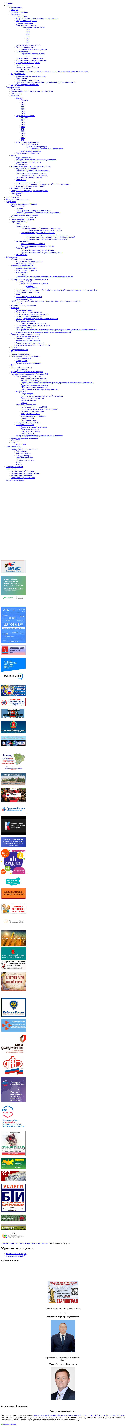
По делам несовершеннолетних (29, 312)
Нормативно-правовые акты (33, 27)
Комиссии (15, 308)
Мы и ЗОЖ (15, 440)
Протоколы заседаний (30, 429)
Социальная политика (25, 460)
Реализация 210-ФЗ (24, 281)
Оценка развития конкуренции (34, 49)
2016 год (24, 118)
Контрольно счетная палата (17, 199)
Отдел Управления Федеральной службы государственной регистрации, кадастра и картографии (56, 290)
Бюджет (19, 98)
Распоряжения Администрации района (37, 246)
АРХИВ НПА (21, 255)
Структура (15, 89)
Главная (9, 3)
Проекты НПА (22, 248)
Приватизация (22, 65)
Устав (18, 224)
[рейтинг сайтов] (8, 1424)
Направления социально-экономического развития (37, 18)
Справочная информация (26, 268)
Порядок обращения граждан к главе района (29, 191)
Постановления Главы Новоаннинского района (41, 228)
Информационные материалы (28, 162)
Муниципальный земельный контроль (27, 372)
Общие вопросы (27, 394)
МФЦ (18, 462)
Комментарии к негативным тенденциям (33, 345)
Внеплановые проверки (31, 151)
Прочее (24, 403)
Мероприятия (21, 361)
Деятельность (11, 257)
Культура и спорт (23, 456)
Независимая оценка (24, 458)
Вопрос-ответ (21, 392)
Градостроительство (19, 350)
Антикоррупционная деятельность (25, 356)
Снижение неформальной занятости (31, 76)
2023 (28, 38)
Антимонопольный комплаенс (28, 363)
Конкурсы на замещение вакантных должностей (36, 160)
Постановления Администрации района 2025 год (46, 235)
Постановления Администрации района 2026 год (46, 239)
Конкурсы (25, 69)
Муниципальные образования (33, 416)
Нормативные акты (24, 157)
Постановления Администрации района (38, 233)
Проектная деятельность (21, 354)
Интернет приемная (14, 467)
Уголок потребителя (24, 23)
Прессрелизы (21, 369)
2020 (28, 32)
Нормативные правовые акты (28, 376)
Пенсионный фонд (24, 299)
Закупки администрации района (29, 261)
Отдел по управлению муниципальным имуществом (38, 213)
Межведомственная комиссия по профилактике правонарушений (43, 332)
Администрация (13, 87)
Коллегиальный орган (25, 425)
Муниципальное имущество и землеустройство (31, 166)
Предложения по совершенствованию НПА (39, 389)
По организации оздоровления (29, 316)
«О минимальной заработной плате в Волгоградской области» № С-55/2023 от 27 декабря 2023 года (79, 1415)
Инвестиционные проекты (22, 475)
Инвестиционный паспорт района (25, 473)
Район (8, 5)
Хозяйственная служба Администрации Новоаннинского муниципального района (45, 301)
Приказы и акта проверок (36, 146)
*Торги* (19, 303)
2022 (28, 36)
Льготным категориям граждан (29, 177)
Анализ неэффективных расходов (30, 343)
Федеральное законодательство (34, 378)
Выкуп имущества (28, 400)
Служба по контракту (15, 480)
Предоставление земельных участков (31, 173)
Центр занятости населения (27, 80)
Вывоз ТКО (21, 444)
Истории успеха (27, 418)
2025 (28, 43)
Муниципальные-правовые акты (24, 215)
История (14, 10)
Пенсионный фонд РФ (15, 1256)
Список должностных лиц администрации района (32, 91)
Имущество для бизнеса (26, 405)
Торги (18, 195)
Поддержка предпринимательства (25, 85)
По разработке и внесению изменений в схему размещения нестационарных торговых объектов (56, 330)
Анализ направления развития (28, 341)
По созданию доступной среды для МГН (33, 325)
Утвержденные (32, 288)
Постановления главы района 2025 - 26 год (44, 230)
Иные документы (28, 433)
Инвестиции (11, 469)
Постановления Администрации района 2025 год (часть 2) (50, 237)
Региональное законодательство (34, 380)
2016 (28, 29)
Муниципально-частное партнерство (31, 60)
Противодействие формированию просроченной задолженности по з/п (46, 82)
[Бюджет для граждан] (13, 946)
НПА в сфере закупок (25, 263)
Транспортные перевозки (26, 25)
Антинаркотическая (24, 310)
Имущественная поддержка (27, 169)
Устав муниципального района (24, 204)
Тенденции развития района (27, 339)
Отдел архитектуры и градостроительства (33, 210)
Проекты (19, 208)
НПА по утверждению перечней (34, 387)
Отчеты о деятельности (30, 431)
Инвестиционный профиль (22, 471)
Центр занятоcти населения (27, 292)
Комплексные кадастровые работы (30, 186)
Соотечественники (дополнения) (29, 58)
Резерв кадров (22, 164)
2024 (28, 40)
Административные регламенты (34, 283)
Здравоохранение (23, 453)
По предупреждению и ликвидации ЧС (32, 314)
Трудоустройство (18, 74)
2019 (23, 124)
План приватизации (29, 420)
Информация (16, 7)
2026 (23, 113)
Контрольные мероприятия (27, 142)
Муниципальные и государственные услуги (29, 279)
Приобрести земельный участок (34, 175)
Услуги (19, 464)
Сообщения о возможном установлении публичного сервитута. (42, 184)
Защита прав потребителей (22, 266)
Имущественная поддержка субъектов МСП (29, 374)
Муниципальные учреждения (23, 305)
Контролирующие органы (27, 270)
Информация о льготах (30, 414)
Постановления (17, 206)
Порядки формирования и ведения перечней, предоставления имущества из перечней (57, 383)
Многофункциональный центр (29, 297)
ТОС (13, 352)
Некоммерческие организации (28, 45)
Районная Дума (12, 197)
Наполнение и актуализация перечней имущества (42, 396)
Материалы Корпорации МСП (28, 422)
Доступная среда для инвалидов (24, 438)
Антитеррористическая (25, 321)
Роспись (24, 100)
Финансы (15, 96)
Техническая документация (32, 411)
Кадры (13, 155)
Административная (24, 327)
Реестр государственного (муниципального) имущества (39, 436)
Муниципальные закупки (21, 259)
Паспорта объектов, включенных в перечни (39, 409)
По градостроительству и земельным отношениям (37, 319)
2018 (23, 122)
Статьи (24, 275)
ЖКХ (13, 442)
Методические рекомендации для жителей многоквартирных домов (44, 277)
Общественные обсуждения (22, 219)
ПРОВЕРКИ (21, 180)
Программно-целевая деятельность (25, 334)
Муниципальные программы (28, 63)
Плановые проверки (29, 144)
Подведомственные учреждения (24, 449)
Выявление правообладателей (28, 182)
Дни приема (16, 93)
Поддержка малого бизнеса (27, 67)
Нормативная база (23, 358)
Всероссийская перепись (21, 367)
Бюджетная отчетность (25, 116)
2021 (28, 34)
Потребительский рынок (26, 21)
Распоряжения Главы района (33, 244)
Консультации (22, 272)
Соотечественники (24, 52)
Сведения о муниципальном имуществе (32, 171)
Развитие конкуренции (25, 47)
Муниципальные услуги (16, 1254)
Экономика (15, 14)
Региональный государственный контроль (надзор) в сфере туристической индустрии (52, 71)
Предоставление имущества (32, 398)
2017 (23, 120)
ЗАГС (18, 294)
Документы (11, 202)
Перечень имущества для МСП (34, 407)
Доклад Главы (22, 16)
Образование (21, 451)
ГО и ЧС (14, 347)
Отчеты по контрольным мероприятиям (47, 149)
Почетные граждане (19, 12)
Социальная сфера (13, 447)
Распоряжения (22, 241)
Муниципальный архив (21, 188)
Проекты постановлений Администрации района (41, 252)
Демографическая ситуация (27, 336)
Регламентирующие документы (24, 217)
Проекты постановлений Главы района (37, 250)
